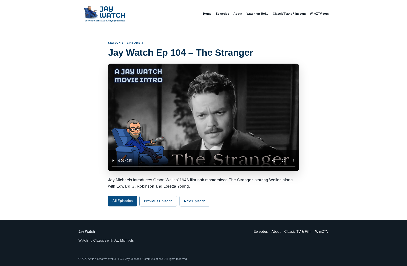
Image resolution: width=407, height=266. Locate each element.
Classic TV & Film (297, 231)
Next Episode (195, 201)
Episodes (222, 13)
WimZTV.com (319, 13)
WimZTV (322, 231)
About (237, 13)
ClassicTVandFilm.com (289, 13)
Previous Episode (158, 201)
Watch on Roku (258, 13)
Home (207, 13)
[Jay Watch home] (104, 13)
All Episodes (122, 201)
